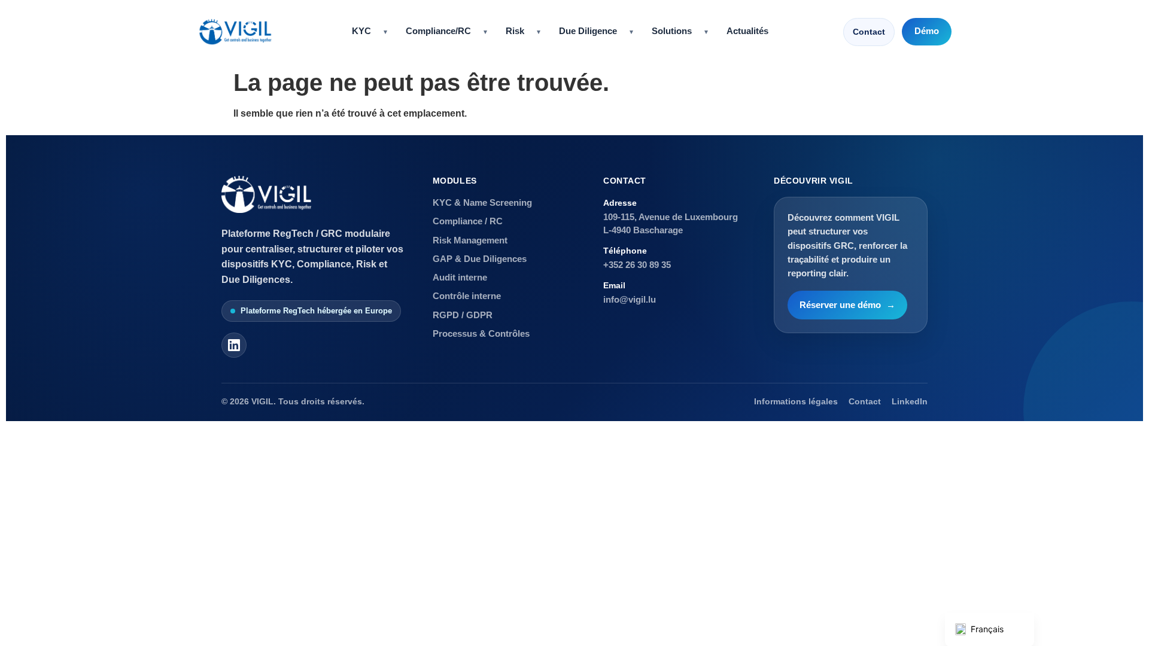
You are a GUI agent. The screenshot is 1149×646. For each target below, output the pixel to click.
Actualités (747, 31)
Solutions (672, 31)
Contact (869, 31)
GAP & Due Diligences (480, 259)
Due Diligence (588, 31)
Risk (515, 31)
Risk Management (470, 240)
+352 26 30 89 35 (637, 265)
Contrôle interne (467, 296)
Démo (926, 31)
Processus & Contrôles (481, 333)
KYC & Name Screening (482, 202)
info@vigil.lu (629, 299)
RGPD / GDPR (463, 315)
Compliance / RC (468, 221)
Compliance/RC (438, 31)
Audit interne (460, 277)
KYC (361, 31)
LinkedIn (910, 401)
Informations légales (796, 401)
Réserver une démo (847, 305)
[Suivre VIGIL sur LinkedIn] (234, 345)
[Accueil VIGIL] (235, 31)
